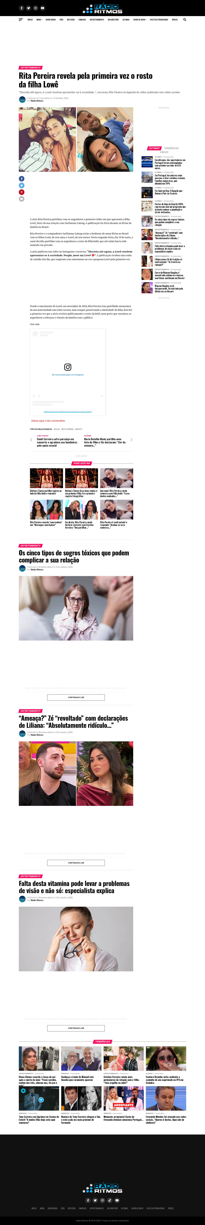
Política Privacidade (159, 19)
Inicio (30, 19)
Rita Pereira (68, 429)
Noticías (71, 19)
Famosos (82, 19)
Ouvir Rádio (51, 19)
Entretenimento (97, 19)
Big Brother (113, 19)
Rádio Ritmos (37, 101)
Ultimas (126, 19)
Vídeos (175, 19)
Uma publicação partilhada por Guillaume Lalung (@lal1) (68, 411)
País (61, 19)
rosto (79, 429)
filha (57, 429)
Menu (39, 19)
